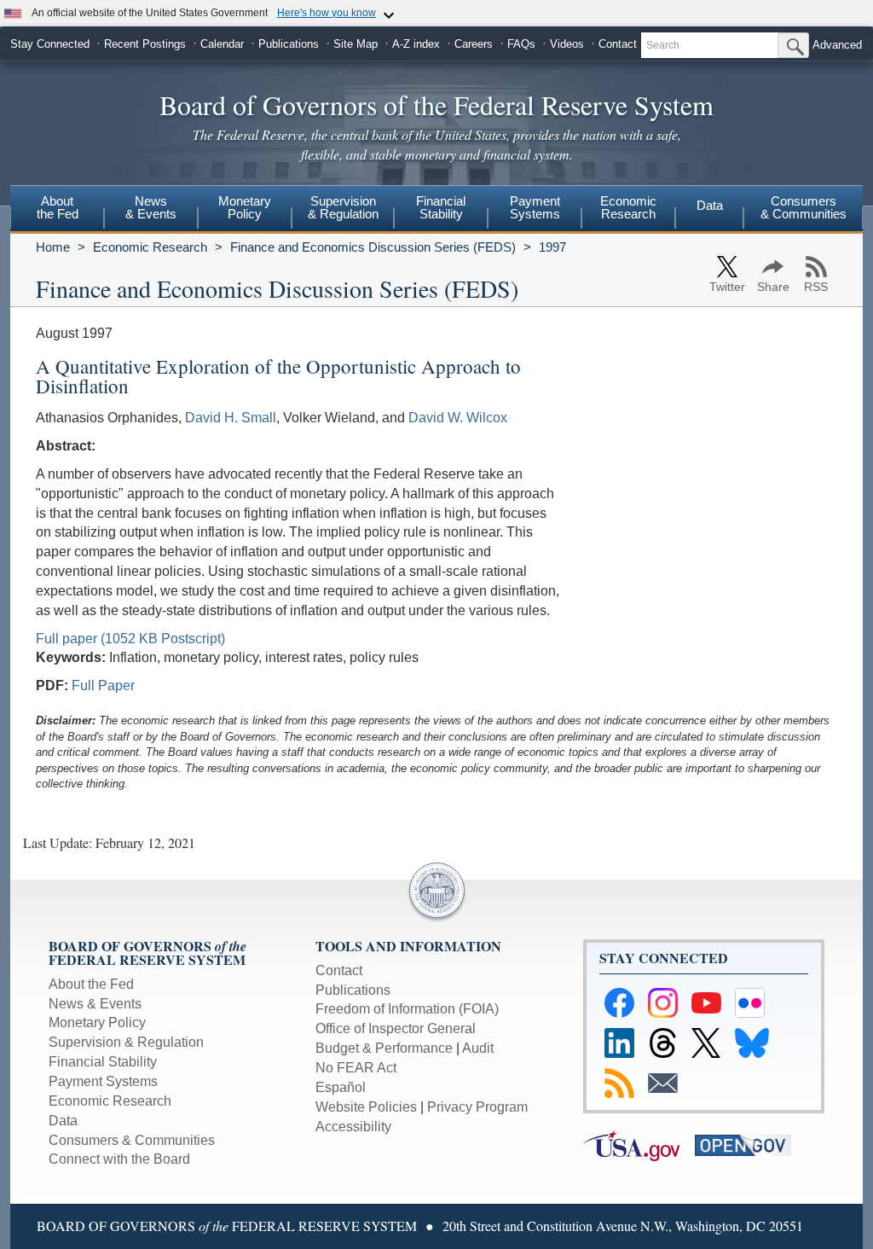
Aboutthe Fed (57, 207)
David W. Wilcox (457, 417)
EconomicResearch (628, 207)
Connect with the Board (119, 1159)
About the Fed (91, 984)
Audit (478, 1048)
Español (340, 1087)
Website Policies (366, 1107)
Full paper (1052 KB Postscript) (130, 638)
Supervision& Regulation (343, 207)
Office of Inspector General (395, 1028)
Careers (473, 44)
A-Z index (416, 44)
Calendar (222, 44)
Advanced (837, 44)
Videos (567, 44)
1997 (552, 247)
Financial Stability (103, 1061)
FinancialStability (440, 207)
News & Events (95, 1003)
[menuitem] (57, 210)
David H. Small (230, 417)
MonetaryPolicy (244, 207)
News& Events (150, 207)
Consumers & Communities (803, 207)
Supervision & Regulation (126, 1042)
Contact (617, 44)
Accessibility (353, 1126)
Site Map (355, 44)
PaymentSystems (535, 207)
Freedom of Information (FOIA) (407, 1009)
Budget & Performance (384, 1048)
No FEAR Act (355, 1067)
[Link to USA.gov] (639, 1144)
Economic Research (150, 247)
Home (53, 247)
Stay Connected (50, 44)
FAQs (521, 44)
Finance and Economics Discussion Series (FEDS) (373, 247)
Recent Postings (145, 44)
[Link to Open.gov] (749, 1144)
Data (710, 205)
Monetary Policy (97, 1022)
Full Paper (103, 685)
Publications (288, 44)
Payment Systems (103, 1081)
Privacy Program (477, 1107)
